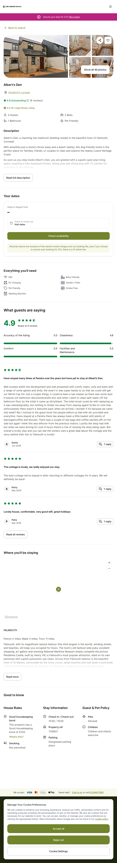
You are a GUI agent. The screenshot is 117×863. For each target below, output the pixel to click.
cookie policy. (102, 819)
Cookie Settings (58, 851)
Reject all (58, 839)
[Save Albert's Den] (108, 40)
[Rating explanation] (27, 100)
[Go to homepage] (12, 6)
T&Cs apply (74, 17)
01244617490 (96, 792)
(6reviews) (36, 100)
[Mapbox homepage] (11, 617)
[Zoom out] (109, 568)
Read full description (18, 177)
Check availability (58, 235)
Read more (12, 676)
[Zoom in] (109, 562)
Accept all (58, 828)
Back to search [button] (17, 27)
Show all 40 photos (95, 69)
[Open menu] (110, 6)
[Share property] (99, 40)
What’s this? (16, 736)
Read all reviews (15, 534)
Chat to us (77, 792)
